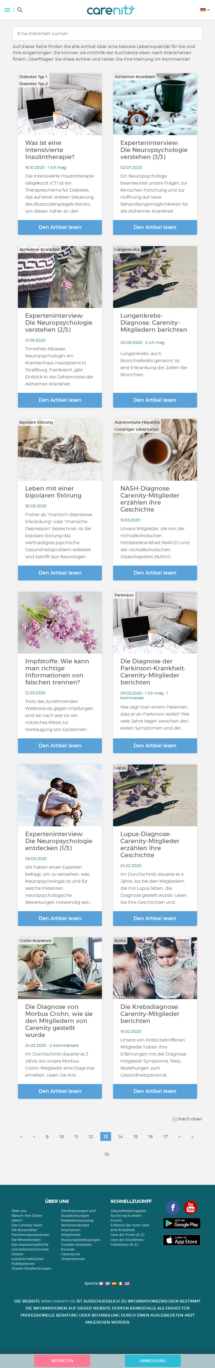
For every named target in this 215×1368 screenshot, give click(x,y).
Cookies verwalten (76, 1244)
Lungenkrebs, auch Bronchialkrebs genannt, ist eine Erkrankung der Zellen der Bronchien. (154, 364)
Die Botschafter (24, 1230)
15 (136, 1136)
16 (150, 1136)
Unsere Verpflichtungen (31, 1268)
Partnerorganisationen (30, 1235)
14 (120, 1136)
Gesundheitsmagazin (128, 1211)
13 (106, 1136)
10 (61, 1136)
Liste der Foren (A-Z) (127, 1235)
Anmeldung (153, 1360)
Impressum (71, 1230)
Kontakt (68, 1249)
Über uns (19, 1211)
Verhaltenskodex (75, 1225)
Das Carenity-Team (27, 1225)
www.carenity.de (58, 1301)
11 (76, 1136)
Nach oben (189, 1119)
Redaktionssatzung (77, 1220)
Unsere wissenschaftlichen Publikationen (27, 1259)
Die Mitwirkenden (26, 1240)
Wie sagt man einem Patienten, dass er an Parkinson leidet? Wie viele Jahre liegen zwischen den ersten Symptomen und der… (154, 717)
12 (91, 1136)
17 (165, 1136)
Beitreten (62, 1360)
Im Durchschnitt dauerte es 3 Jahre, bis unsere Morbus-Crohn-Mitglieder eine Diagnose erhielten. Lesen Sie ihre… (59, 1064)
